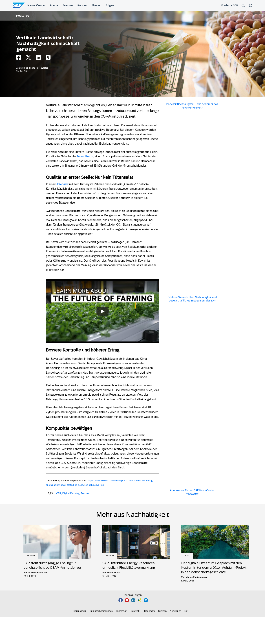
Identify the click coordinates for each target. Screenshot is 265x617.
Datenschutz (80, 611)
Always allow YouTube (103, 322)
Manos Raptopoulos (196, 577)
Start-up (85, 493)
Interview (63, 184)
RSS (186, 611)
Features (22, 15)
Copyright (135, 611)
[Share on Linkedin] (38, 58)
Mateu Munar (113, 572)
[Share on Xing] (48, 58)
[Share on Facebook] (18, 58)
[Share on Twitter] (28, 58)
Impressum (121, 611)
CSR (58, 493)
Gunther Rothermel (38, 572)
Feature (20, 68)
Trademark (149, 611)
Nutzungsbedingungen (101, 611)
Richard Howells (38, 68)
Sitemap (162, 611)
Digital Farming (70, 493)
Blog (187, 555)
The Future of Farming (102, 301)
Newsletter (175, 611)
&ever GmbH (85, 156)
